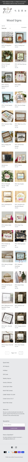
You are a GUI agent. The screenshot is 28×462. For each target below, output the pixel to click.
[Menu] (25, 10)
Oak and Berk (11, 457)
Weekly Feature (7, 378)
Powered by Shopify (18, 457)
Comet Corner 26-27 (8, 398)
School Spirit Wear (7, 386)
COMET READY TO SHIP (9, 394)
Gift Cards (5, 374)
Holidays (5, 370)
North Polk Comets (8, 390)
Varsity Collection (7, 382)
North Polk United (7, 403)
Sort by (3, 26)
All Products (6, 366)
